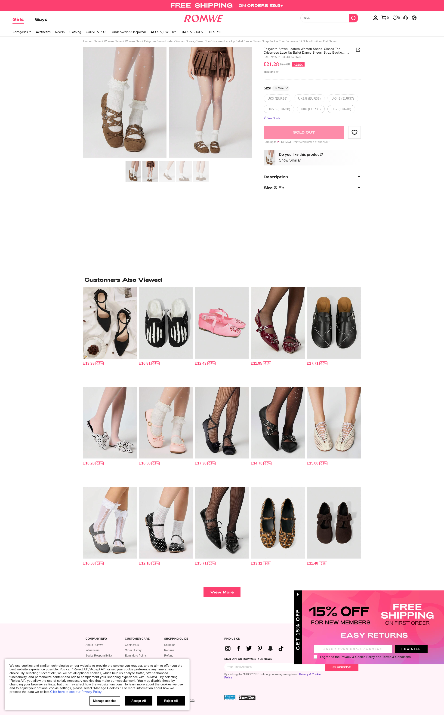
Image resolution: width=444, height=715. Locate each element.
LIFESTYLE (214, 32)
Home (87, 41)
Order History (133, 650)
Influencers (92, 650)
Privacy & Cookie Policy (358, 657)
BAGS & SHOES (192, 32)
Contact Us (132, 645)
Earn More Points (136, 655)
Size (274, 88)
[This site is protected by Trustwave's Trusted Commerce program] (229, 697)
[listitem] (110, 335)
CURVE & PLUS (96, 32)
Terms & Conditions (396, 657)
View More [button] (222, 592)
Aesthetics (43, 32)
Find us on (232, 638)
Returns (169, 650)
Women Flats (133, 41)
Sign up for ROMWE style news (248, 658)
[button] (354, 132)
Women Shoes (113, 41)
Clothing (75, 32)
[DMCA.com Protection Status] (247, 697)
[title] (222, 279)
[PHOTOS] (167, 103)
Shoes (97, 41)
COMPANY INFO (96, 638)
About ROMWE (95, 645)
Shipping (170, 645)
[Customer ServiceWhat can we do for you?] (405, 17)
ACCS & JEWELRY (163, 32)
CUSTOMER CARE (137, 638)
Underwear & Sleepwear (129, 32)
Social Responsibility (99, 655)
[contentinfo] (89, 363)
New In (60, 32)
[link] (222, 5)
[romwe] (203, 17)
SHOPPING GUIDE (176, 638)
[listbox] (375, 17)
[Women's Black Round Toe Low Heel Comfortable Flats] (278, 523)
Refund (168, 655)
